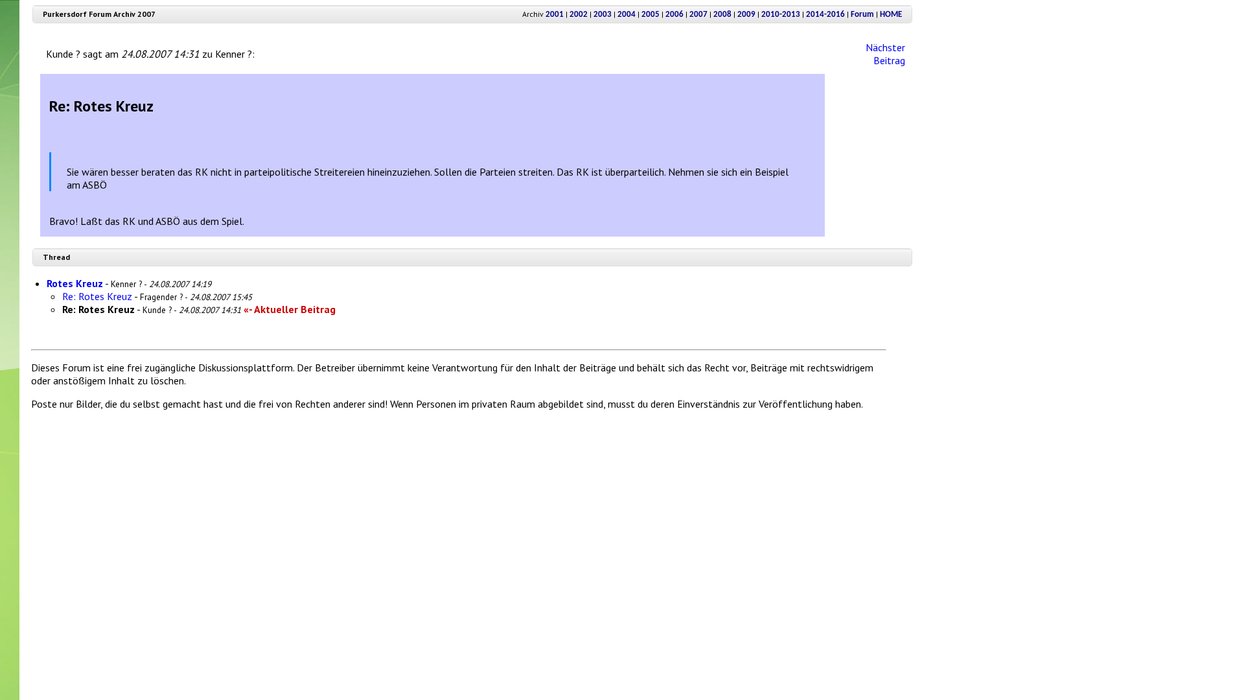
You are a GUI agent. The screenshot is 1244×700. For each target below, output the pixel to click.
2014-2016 (825, 14)
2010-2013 (780, 14)
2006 (674, 14)
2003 (602, 14)
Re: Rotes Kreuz (97, 296)
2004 (626, 14)
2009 (746, 14)
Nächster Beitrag (885, 54)
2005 (650, 14)
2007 (698, 14)
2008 (722, 14)
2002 (579, 14)
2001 (555, 14)
